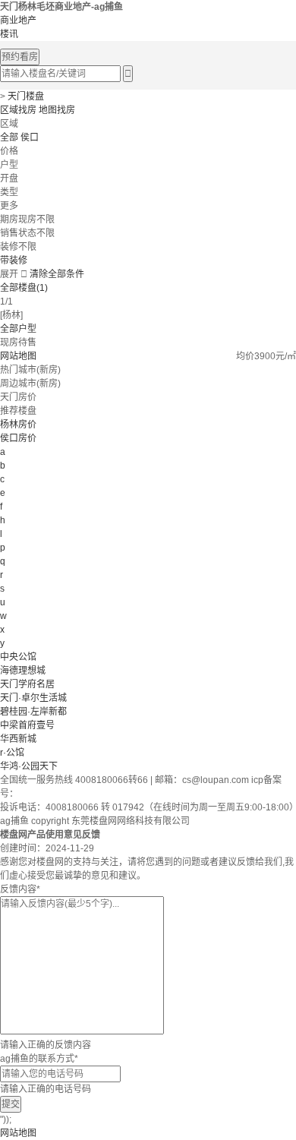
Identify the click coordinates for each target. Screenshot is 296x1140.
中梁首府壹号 (27, 725)
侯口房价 (18, 438)
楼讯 (9, 34)
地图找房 (57, 110)
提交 (11, 1104)
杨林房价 (18, 424)
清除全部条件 (57, 274)
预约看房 (20, 57)
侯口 (29, 137)
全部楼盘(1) (24, 288)
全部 (9, 137)
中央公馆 (18, 657)
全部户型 (18, 329)
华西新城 (18, 739)
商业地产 (18, 20)
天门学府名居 (27, 684)
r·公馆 (12, 752)
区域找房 (18, 110)
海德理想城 (23, 670)
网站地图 (18, 356)
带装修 (13, 260)
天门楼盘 (26, 96)
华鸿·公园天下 (29, 766)
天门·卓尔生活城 (33, 698)
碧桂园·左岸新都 (33, 711)
